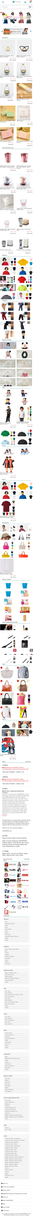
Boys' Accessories (9, 1004)
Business (7, 1036)
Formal (6, 932)
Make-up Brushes (9, 1089)
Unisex (6, 938)
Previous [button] (2, 31)
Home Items (8, 1100)
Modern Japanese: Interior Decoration (14, 1117)
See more (28, 761)
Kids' (5, 988)
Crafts (5, 1136)
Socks (6, 960)
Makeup (7, 1080)
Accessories (8, 1042)
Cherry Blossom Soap (5, 141)
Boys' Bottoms (8, 1000)
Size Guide (6, 1210)
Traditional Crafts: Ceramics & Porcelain (15, 1140)
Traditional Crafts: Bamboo (11, 1142)
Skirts (6, 925)
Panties (7, 952)
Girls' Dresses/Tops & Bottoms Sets (14, 994)
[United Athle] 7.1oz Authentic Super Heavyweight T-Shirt (7, 516)
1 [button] (13, 26)
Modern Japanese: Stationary (12, 1162)
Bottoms (7, 1127)
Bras (6, 951)
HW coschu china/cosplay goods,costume (6, 473)
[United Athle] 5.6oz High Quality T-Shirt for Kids (23, 422)
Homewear (7, 958)
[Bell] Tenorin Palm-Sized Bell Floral (7, 77)
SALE (5, 1125)
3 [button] (17, 26)
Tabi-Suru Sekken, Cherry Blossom (23, 99)
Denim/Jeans (8, 929)
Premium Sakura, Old (5, 250)
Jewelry (7, 1062)
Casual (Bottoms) (9, 1034)
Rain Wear (7, 1067)
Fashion (7, 1171)
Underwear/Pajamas (10, 1038)
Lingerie (7, 954)
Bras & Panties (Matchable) (12, 949)
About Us (5, 1183)
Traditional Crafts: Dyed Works (12, 1146)
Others (6, 940)
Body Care (7, 1082)
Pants (6, 927)
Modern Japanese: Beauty (11, 1164)
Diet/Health (8, 1085)
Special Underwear (9, 956)
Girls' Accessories (9, 996)
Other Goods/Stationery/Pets (11, 1098)
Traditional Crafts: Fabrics (11, 1147)
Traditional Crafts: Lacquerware (12, 1138)
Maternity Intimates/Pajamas (12, 978)
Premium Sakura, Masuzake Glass (24, 229)
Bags (6, 1056)
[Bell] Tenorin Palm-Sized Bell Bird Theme (24, 77)
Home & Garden (9, 1169)
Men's (5, 1030)
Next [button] (30, 31)
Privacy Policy (6, 1190)
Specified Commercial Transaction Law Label (15, 1193)
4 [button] (20, 26)
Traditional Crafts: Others (11, 1155)
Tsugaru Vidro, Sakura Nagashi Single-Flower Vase (7, 229)
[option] (16, 17)
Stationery (7, 1104)
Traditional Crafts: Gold (10, 1149)
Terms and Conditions (8, 1187)
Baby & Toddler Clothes (11, 972)
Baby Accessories (9, 974)
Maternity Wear (9, 976)
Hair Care (7, 1084)
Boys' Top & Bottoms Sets (11, 1002)
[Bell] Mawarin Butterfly (6, 97)
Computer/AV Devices (10, 1109)
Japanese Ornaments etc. (11, 1111)
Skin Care (7, 1078)
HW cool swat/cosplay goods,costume (5, 423)
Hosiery (7, 962)
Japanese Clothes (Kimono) (12, 936)
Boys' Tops (7, 998)
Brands (6, 1087)
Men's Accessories (9, 1065)
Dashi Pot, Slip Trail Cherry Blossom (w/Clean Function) (7, 209)
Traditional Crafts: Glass (11, 1151)
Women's (6, 919)
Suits (6, 931)
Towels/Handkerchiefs (10, 1107)
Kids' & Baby (8, 1129)
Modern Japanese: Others (11, 1166)
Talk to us (5, 1197)
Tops (6, 921)
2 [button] (15, 26)
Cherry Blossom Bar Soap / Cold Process (25, 141)
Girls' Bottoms (8, 993)
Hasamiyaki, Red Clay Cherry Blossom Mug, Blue (7, 188)
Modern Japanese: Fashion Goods (13, 1160)
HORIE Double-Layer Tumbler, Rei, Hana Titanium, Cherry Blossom (24, 167)
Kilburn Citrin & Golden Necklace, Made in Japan (6, 573)
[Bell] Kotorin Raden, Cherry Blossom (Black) (23, 56)
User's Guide (6, 1207)
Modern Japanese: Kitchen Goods (13, 1115)
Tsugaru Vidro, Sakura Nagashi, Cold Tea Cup (24, 209)
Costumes (7, 1113)
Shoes (6, 1040)
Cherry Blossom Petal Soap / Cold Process (24, 120)
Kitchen (7, 1168)
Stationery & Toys (9, 1175)
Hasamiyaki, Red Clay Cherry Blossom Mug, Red (24, 188)
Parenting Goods (9, 980)
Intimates (6, 946)
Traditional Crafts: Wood (11, 1144)
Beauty (6, 1173)
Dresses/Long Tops (10, 923)
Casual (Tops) (8, 1033)
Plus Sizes (7, 934)
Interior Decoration (9, 1102)
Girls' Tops (7, 991)
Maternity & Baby (8, 970)
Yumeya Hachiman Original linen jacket (8, 755)
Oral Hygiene (8, 1091)
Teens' (5, 1014)
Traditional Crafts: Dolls (11, 1153)
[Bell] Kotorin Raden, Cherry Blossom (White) (7, 56)
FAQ (3, 1204)
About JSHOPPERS (7, 1200)
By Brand (7, 1105)
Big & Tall (7, 1044)
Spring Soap (3, 121)
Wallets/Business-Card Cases (12, 1058)
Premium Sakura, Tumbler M (24, 250)
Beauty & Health (8, 1076)
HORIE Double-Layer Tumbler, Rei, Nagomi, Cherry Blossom (7, 166)
